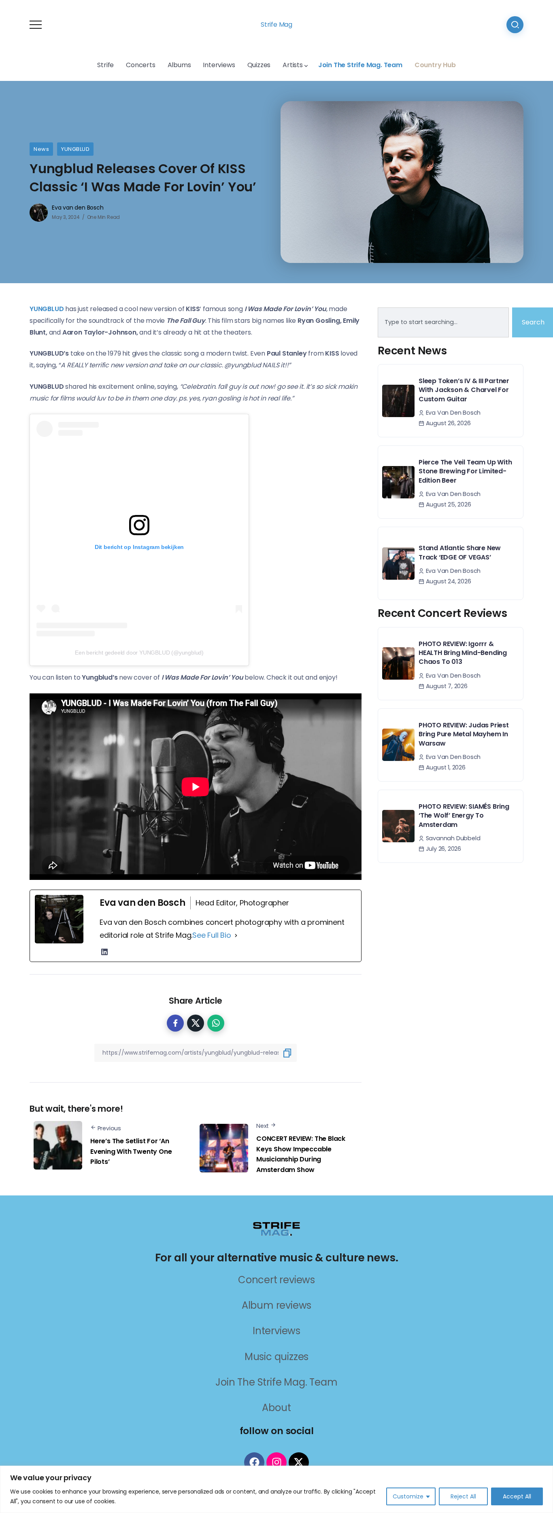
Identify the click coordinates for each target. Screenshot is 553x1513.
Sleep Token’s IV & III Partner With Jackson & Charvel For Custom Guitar (464, 390)
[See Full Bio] (236, 935)
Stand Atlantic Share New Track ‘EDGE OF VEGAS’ (460, 552)
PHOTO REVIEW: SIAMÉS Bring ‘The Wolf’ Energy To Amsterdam (464, 815)
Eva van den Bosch (78, 207)
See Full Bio (211, 935)
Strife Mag (276, 24)
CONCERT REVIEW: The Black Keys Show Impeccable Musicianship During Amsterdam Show (300, 1154)
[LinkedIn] (104, 952)
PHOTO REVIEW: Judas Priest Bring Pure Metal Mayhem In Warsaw (464, 734)
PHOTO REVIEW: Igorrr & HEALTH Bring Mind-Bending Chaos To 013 (463, 653)
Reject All (463, 1496)
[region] (276, 1489)
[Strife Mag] (276, 1228)
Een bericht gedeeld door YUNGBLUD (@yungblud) (139, 652)
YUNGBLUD (75, 149)
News (41, 149)
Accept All (517, 1496)
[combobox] (443, 322)
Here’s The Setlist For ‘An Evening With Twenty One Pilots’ (131, 1151)
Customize (408, 1496)
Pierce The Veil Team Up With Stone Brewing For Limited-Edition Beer (465, 471)
